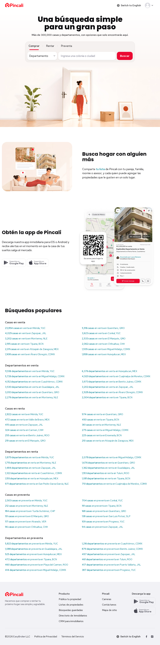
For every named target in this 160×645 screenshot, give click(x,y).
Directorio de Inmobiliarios (73, 615)
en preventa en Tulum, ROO (107, 559)
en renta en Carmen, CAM (24, 430)
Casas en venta (15, 322)
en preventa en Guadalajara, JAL (33, 549)
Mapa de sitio (109, 610)
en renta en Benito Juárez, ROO (27, 435)
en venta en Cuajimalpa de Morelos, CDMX (116, 376)
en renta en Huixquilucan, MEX (31, 478)
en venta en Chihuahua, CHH (103, 343)
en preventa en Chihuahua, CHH (26, 526)
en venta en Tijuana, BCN (24, 343)
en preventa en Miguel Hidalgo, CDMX (35, 570)
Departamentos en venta (21, 365)
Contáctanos (109, 604)
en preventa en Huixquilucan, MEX (33, 554)
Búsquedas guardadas (71, 610)
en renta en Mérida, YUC (24, 414)
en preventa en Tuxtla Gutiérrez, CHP (30, 511)
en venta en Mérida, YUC (25, 328)
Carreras (106, 599)
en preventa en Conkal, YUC (102, 500)
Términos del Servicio (72, 636)
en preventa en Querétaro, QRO (104, 511)
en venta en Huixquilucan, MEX (104, 354)
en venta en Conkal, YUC (101, 333)
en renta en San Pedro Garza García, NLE (37, 483)
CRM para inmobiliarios (71, 621)
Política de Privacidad (45, 636)
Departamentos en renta (21, 451)
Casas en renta (15, 408)
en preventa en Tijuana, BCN (101, 505)
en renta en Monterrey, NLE (101, 424)
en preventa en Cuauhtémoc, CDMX (112, 543)
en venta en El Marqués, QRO (103, 338)
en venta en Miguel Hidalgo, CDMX (106, 349)
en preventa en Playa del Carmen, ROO (36, 564)
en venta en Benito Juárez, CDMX (111, 381)
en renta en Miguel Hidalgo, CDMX (105, 430)
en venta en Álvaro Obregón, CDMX (30, 354)
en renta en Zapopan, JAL (24, 424)
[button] (149, 5)
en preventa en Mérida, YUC (26, 500)
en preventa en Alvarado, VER (25, 521)
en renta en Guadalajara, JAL (108, 467)
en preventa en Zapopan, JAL (102, 526)
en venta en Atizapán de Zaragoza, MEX (32, 349)
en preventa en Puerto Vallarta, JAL (111, 564)
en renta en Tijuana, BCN (100, 419)
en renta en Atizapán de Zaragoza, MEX (108, 440)
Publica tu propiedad (70, 599)
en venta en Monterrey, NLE (26, 338)
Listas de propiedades (71, 604)
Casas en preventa (17, 494)
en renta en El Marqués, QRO (25, 440)
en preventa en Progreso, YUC (103, 521)
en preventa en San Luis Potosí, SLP (106, 516)
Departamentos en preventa (24, 538)
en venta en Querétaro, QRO (103, 328)
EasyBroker (19, 636)
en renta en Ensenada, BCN (102, 435)
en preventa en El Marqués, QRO (27, 516)
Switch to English (131, 5)
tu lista (100, 169)
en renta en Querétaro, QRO (102, 414)
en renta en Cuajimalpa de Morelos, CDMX (114, 483)
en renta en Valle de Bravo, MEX (27, 419)
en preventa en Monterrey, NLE (26, 505)
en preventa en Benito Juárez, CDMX (112, 549)
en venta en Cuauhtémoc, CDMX (34, 381)
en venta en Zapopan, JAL (25, 333)
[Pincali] (14, 594)
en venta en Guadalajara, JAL (32, 387)
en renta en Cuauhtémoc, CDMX (33, 473)
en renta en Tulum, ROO (105, 473)
